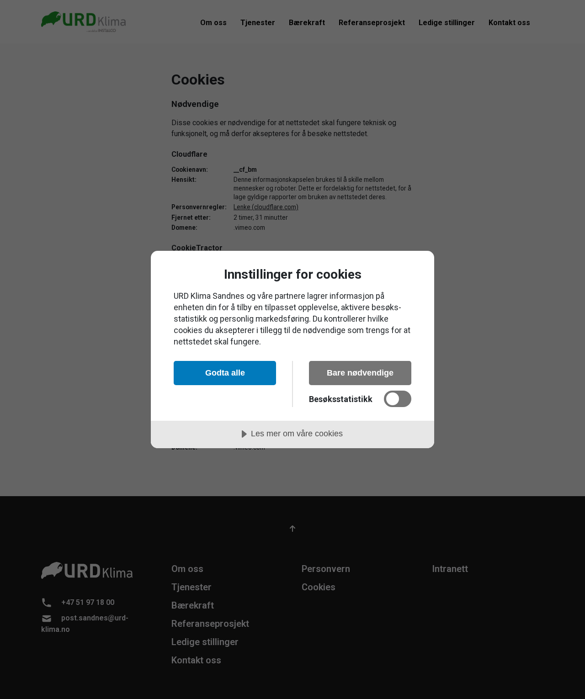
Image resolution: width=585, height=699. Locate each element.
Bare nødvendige (360, 372)
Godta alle (225, 372)
